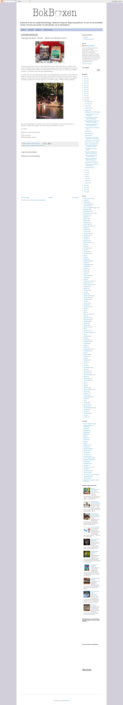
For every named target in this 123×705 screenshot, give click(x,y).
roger (85, 352)
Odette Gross (87, 327)
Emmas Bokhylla (88, 456)
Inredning (86, 277)
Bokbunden (86, 437)
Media (85, 308)
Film (85, 255)
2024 (85, 81)
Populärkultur (87, 340)
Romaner (86, 354)
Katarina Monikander (89, 284)
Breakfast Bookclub (88, 448)
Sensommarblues (89, 133)
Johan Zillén (30, 30)
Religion (86, 347)
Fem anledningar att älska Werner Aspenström (91, 118)
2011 (85, 191)
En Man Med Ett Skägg (89, 458)
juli (86, 170)
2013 (85, 187)
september (88, 108)
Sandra (85, 362)
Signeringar (86, 371)
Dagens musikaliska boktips (92, 143)
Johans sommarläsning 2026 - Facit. (95, 490)
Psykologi (86, 343)
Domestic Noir (87, 235)
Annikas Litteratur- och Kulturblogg (89, 426)
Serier (85, 369)
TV (84, 400)
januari (87, 183)
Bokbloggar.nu (87, 430)
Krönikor (86, 294)
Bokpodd (86, 216)
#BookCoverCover (88, 198)
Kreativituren (87, 465)
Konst (85, 292)
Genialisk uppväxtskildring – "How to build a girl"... (92, 125)
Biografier (86, 209)
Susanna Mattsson (40, 145)
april (86, 176)
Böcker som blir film (88, 226)
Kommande (86, 290)
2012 (85, 189)
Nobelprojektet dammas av (94, 552)
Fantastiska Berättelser (89, 459)
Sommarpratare (87, 380)
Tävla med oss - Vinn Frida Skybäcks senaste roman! (92, 138)
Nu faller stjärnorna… (90, 167)
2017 (85, 95)
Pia (84, 334)
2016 (85, 97)
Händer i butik (87, 275)
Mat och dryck (87, 306)
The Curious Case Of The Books (91, 474)
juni (86, 172)
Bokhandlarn (87, 439)
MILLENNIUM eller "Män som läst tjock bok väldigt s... (92, 121)
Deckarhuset (87, 452)
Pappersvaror (87, 330)
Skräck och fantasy (88, 374)
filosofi (85, 257)
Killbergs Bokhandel (89, 45)
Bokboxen (23, 30)
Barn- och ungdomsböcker (90, 207)
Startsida (50, 197)
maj (86, 174)
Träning (85, 398)
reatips (85, 345)
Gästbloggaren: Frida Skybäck (92, 140)
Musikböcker (87, 317)
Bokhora (86, 441)
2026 (85, 76)
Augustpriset (87, 205)
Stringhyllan (86, 469)
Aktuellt (85, 200)
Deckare (86, 231)
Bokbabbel (86, 428)
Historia (85, 270)
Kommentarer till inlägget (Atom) (37, 200)
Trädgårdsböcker (88, 396)
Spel (85, 382)
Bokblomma (86, 434)
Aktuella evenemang (48, 30)
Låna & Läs (86, 303)
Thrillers (86, 391)
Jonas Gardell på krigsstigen (95, 540)
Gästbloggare (38, 30)
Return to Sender (95, 527)
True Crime (86, 395)
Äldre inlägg (75, 197)
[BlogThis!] (45, 143)
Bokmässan (86, 215)
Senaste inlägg (25, 197)
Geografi (86, 262)
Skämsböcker (87, 378)
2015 (85, 100)
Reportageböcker (88, 349)
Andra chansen (88, 135)
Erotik (85, 244)
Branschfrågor (87, 224)
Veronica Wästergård (89, 407)
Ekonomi (86, 238)
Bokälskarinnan (87, 445)
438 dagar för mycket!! (94, 565)
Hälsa (85, 273)
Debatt (85, 227)
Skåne (85, 376)
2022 (85, 85)
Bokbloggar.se (87, 432)
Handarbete (86, 266)
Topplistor (86, 393)
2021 (85, 87)
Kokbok (85, 288)
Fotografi (86, 259)
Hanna (85, 268)
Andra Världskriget (88, 204)
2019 (85, 91)
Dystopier (86, 237)
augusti (87, 110)
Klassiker (86, 286)
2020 (85, 89)
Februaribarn (87, 461)
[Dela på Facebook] (49, 143)
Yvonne (85, 417)
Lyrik (85, 301)
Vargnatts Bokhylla (88, 476)
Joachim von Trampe (89, 281)
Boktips (27, 145)
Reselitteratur (33, 145)
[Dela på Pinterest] (50, 143)
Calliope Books (87, 450)
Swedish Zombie (88, 472)
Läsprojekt (86, 305)
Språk (85, 385)
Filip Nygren (87, 253)
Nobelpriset (86, 321)
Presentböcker (87, 341)
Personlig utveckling (88, 332)
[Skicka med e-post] (43, 143)
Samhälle (86, 360)
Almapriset (86, 202)
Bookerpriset (87, 222)
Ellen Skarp (86, 240)
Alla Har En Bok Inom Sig (90, 423)
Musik (85, 316)
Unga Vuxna (87, 404)
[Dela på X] (47, 143)
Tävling (85, 402)
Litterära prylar (87, 297)
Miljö (85, 312)
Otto (85, 328)
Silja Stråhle (87, 373)
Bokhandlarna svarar (89, 213)
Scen (85, 363)
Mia (84, 310)
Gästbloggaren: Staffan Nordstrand (95, 502)
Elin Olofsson (87, 454)
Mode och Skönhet (88, 314)
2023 (85, 83)
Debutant (86, 229)
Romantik (86, 356)
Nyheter (85, 325)
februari (87, 180)
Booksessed (87, 447)
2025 (85, 79)
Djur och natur (87, 233)
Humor (85, 272)
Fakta (85, 250)
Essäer (85, 246)
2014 (85, 185)
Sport (85, 384)
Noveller (86, 323)
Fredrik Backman (88, 463)
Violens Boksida (87, 478)
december (87, 101)
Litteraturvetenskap (88, 295)
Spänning (86, 387)
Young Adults (87, 413)
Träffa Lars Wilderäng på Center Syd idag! (91, 156)
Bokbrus (86, 436)
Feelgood (86, 251)
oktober (87, 106)
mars (86, 178)
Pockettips (86, 336)
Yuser (85, 415)
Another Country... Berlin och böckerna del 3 (92, 165)
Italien (85, 279)
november (87, 103)
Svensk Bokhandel (88, 470)
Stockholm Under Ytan (89, 467)
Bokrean (86, 218)
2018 (85, 93)
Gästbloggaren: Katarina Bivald (92, 112)
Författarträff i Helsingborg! (91, 162)
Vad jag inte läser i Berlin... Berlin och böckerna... (91, 159)
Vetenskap (86, 409)
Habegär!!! (93, 605)
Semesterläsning (88, 367)
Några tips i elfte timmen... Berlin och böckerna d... (91, 152)
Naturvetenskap (87, 319)
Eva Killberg (87, 248)
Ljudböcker (86, 299)
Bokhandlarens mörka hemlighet (95, 514)
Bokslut (85, 443)
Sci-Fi (85, 365)
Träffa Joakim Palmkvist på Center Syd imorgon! (91, 145)
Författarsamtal (87, 261)
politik (85, 338)
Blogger (67, 700)
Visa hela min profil (87, 63)
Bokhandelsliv (87, 211)
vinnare (85, 411)
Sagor (85, 358)
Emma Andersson (88, 242)
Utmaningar (86, 406)
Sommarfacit (88, 131)
